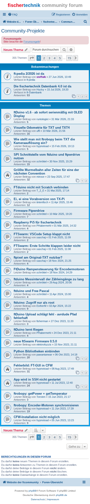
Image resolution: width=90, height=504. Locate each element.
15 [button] (69, 58)
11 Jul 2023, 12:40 (62, 382)
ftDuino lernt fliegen (28, 329)
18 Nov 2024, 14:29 (60, 272)
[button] (31, 58)
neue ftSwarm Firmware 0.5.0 (35, 341)
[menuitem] (13, 14)
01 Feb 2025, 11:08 (59, 249)
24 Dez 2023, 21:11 (65, 332)
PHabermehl (43, 225)
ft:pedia (31, 79)
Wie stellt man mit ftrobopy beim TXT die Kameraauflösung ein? (44, 141)
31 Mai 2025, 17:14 (58, 190)
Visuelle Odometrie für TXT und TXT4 (42, 127)
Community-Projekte (23, 30)
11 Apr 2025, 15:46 (62, 202)
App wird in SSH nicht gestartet (37, 379)
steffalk (41, 76)
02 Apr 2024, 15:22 (60, 305)
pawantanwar (44, 354)
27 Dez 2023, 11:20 (62, 321)
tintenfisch (42, 202)
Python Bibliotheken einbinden (37, 351)
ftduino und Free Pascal (31, 291)
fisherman (42, 321)
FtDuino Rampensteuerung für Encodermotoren (49, 269)
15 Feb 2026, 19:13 (63, 146)
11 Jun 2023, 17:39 (63, 408)
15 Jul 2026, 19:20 (57, 89)
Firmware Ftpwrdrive (29, 210)
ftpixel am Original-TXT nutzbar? (38, 257)
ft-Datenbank (34, 92)
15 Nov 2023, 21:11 (65, 344)
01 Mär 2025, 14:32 (65, 225)
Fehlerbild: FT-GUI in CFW (33, 365)
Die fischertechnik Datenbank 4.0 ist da (42, 86)
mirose (40, 176)
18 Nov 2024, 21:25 (59, 260)
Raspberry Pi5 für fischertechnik (37, 222)
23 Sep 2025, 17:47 (58, 176)
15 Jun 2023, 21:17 (59, 396)
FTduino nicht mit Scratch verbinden (41, 187)
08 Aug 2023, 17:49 (63, 368)
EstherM (41, 305)
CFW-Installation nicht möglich (37, 417)
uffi (38, 130)
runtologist (42, 119)
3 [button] (49, 58)
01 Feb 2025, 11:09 (59, 237)
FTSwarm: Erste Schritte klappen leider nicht (47, 246)
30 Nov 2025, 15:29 (60, 161)
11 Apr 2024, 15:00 (60, 294)
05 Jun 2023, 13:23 (63, 420)
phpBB (32, 490)
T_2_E (40, 190)
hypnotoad (42, 146)
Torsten (40, 396)
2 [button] (44, 58)
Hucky (40, 89)
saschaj (41, 237)
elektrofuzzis (43, 344)
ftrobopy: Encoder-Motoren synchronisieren (46, 405)
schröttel (41, 161)
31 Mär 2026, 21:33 (62, 119)
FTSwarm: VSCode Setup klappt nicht (42, 234)
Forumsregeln (32, 41)
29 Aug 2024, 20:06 (60, 282)
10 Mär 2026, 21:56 (54, 130)
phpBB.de (61, 495)
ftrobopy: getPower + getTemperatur (40, 393)
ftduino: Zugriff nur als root (34, 302)
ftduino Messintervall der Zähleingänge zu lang (49, 279)
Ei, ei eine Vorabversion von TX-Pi (39, 199)
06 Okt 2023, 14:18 (66, 354)
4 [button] (54, 58)
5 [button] (60, 58)
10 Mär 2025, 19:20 (60, 213)
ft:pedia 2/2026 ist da (29, 73)
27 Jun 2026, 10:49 (60, 76)
